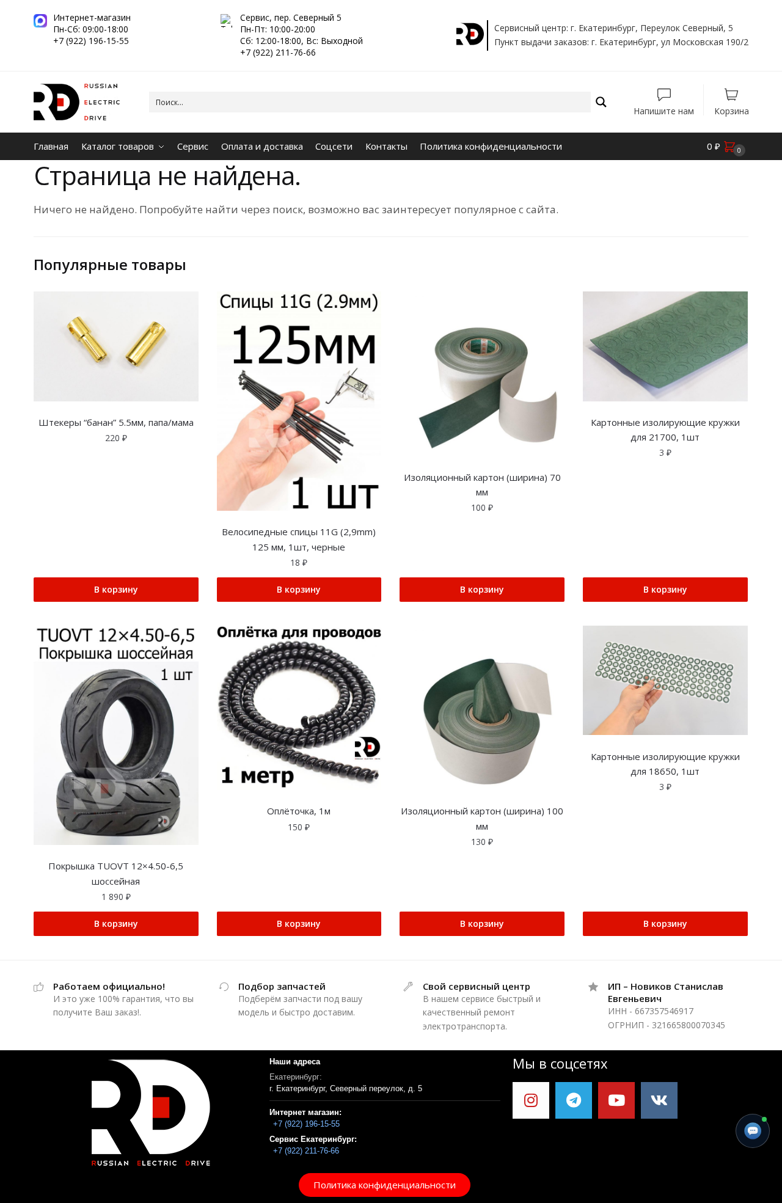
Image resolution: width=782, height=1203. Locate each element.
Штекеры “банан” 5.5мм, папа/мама (116, 422)
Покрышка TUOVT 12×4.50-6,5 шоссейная (115, 873)
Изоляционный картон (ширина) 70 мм (482, 484)
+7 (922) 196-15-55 (306, 1123)
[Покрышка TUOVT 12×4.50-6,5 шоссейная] (116, 736)
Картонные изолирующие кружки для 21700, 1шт (665, 429)
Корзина (731, 110)
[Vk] (659, 1100)
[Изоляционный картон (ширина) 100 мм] (482, 708)
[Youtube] (616, 1100)
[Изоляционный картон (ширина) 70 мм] (482, 373)
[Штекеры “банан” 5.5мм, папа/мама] (116, 346)
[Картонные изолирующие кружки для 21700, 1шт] (665, 346)
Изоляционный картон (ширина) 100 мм (482, 818)
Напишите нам (664, 110)
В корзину (116, 589)
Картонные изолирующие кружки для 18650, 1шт (665, 763)
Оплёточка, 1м (299, 811)
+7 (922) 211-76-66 (306, 1150)
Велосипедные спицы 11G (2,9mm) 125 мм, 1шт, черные (299, 538)
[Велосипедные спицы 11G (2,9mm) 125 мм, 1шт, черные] (299, 401)
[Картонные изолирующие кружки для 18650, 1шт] (665, 681)
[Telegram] (573, 1100)
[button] (384, 1185)
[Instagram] (531, 1100)
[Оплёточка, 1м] (299, 708)
